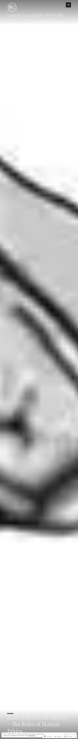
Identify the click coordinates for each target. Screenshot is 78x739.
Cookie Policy (31, 735)
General (10, 713)
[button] (68, 4)
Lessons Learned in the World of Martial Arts (35, 17)
